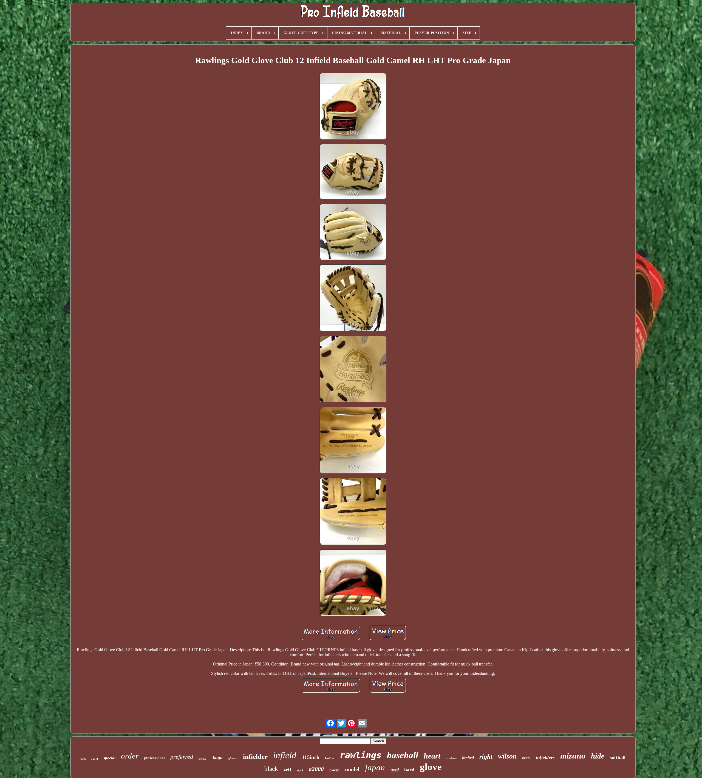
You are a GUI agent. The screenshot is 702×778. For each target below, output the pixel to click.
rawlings (360, 755)
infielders (545, 757)
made (526, 758)
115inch (310, 757)
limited (468, 757)
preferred (181, 756)
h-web (334, 770)
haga (218, 757)
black (271, 768)
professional (154, 758)
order (129, 755)
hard (409, 769)
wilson (507, 756)
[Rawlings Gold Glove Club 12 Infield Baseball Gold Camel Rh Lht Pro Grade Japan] (352, 106)
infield (284, 755)
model (352, 769)
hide (597, 756)
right (485, 756)
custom (451, 758)
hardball (203, 758)
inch (83, 758)
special (109, 758)
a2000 (316, 769)
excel (94, 758)
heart (432, 756)
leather (329, 758)
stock (300, 770)
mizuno (572, 755)
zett (287, 769)
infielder (255, 756)
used (394, 770)
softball (617, 757)
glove (431, 767)
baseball (402, 755)
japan (375, 767)
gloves (232, 757)
